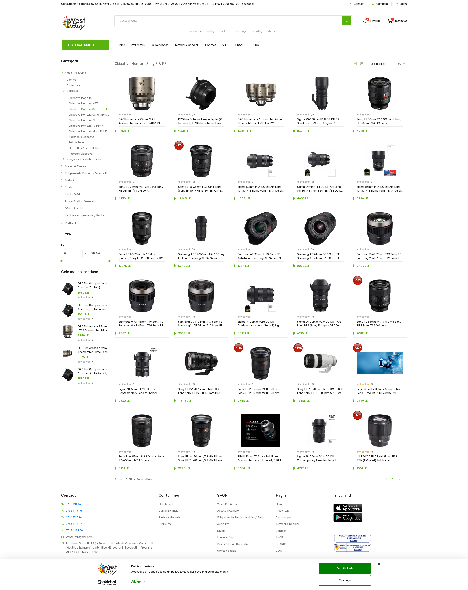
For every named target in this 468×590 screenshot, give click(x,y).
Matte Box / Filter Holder (84, 148)
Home (121, 45)
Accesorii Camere (75, 166)
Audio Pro (71, 180)
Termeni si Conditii (186, 45)
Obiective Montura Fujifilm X (86, 125)
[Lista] (362, 63)
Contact (359, 3)
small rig (257, 31)
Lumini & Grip (73, 194)
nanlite (224, 31)
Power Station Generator (81, 201)
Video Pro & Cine (75, 72)
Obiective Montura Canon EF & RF (89, 114)
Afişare (136, 581)
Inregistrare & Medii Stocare (84, 159)
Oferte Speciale (74, 208)
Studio (69, 187)
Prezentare (138, 45)
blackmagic (240, 31)
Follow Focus (77, 142)
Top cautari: (195, 31)
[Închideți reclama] (379, 564)
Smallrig (209, 31)
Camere (71, 79)
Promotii (70, 222)
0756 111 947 (74, 523)
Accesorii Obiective (80, 153)
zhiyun (272, 31)
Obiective (72, 90)
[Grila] (355, 63)
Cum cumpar (160, 45)
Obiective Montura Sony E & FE (88, 109)
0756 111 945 (74, 510)
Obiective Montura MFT (83, 103)
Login (403, 3)
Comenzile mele (168, 510)
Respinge (345, 580)
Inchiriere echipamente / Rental (84, 215)
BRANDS (240, 45)
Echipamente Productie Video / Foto (87, 173)
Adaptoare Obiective (81, 137)
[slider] (61, 261)
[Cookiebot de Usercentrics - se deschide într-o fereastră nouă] (107, 583)
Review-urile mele (169, 517)
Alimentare (73, 85)
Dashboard (166, 504)
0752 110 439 (74, 504)
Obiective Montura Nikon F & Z (88, 131)
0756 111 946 (74, 517)
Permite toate (344, 568)
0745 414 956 (74, 530)
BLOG (255, 45)
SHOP (225, 45)
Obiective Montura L (81, 98)
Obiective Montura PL (82, 120)
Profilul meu (166, 524)
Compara (382, 3)
